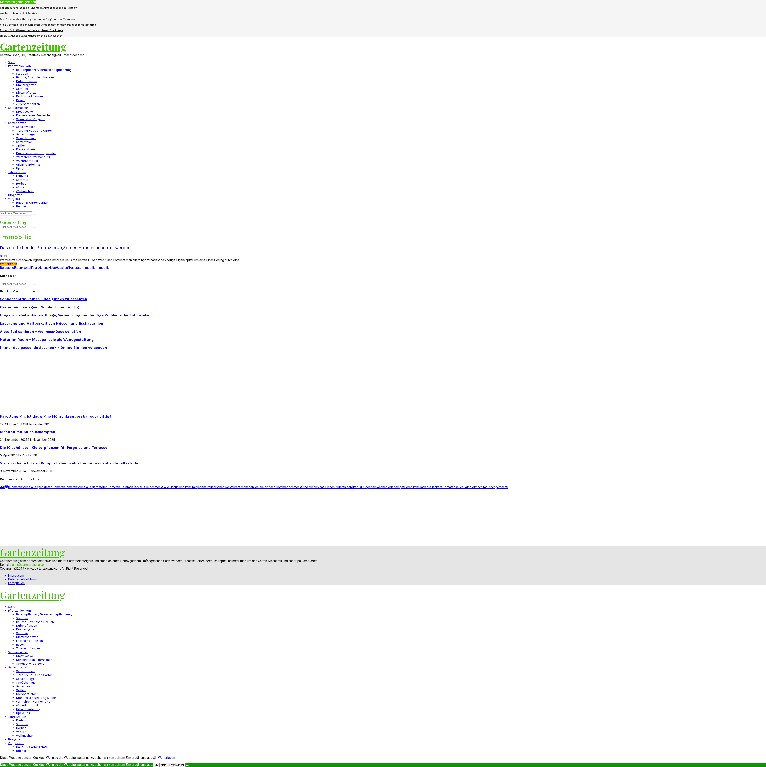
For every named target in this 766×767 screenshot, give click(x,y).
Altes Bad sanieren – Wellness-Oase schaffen (40, 331)
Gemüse (22, 89)
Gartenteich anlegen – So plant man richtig (39, 307)
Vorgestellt (16, 199)
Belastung (7, 268)
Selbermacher (18, 108)
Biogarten (15, 195)
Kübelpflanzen (26, 81)
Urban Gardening (28, 164)
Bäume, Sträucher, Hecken (35, 77)
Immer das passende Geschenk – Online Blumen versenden (53, 347)
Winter (21, 187)
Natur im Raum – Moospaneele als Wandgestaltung (47, 339)
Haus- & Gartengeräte (32, 202)
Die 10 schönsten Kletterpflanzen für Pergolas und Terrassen (38, 19)
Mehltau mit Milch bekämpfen (18, 13)
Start (11, 62)
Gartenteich (24, 142)
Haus (52, 268)
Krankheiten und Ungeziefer (36, 153)
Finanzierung (40, 268)
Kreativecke (24, 111)
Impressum (16, 575)
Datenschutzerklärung (23, 579)
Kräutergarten (26, 85)
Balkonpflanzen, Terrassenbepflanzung (44, 70)
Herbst (21, 183)
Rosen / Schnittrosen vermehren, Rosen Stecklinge (31, 30)
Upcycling (23, 168)
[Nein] (187, 765)
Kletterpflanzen (27, 92)
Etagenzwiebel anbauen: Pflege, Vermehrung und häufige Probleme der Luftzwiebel (75, 315)
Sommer (22, 180)
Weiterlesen (166, 758)
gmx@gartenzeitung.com (29, 565)
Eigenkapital (22, 268)
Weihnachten (25, 191)
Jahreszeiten (17, 172)
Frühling (22, 176)
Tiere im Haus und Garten (34, 130)
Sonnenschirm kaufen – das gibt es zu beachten (43, 299)
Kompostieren (26, 149)
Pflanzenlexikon (19, 66)
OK (155, 758)
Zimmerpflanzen (28, 104)
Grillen (21, 145)
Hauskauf (62, 268)
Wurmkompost (27, 161)
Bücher (21, 206)
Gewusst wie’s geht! (30, 119)
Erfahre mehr (176, 764)
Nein (163, 764)
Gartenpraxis (17, 123)
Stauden (22, 73)
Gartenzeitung (33, 46)
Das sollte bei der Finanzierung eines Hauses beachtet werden (65, 247)
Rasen (20, 100)
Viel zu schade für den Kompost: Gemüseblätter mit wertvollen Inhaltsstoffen (48, 24)
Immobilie (89, 268)
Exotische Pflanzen (29, 96)
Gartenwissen (25, 127)
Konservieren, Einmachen (34, 115)
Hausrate (75, 268)
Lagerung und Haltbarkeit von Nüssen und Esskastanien (51, 323)
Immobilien (103, 268)
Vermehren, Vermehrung (33, 157)
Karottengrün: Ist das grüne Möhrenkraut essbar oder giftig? (38, 7)
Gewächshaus (26, 138)
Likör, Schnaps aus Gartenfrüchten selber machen (31, 35)
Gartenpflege (25, 134)
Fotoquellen (16, 583)
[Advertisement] (33, 382)
